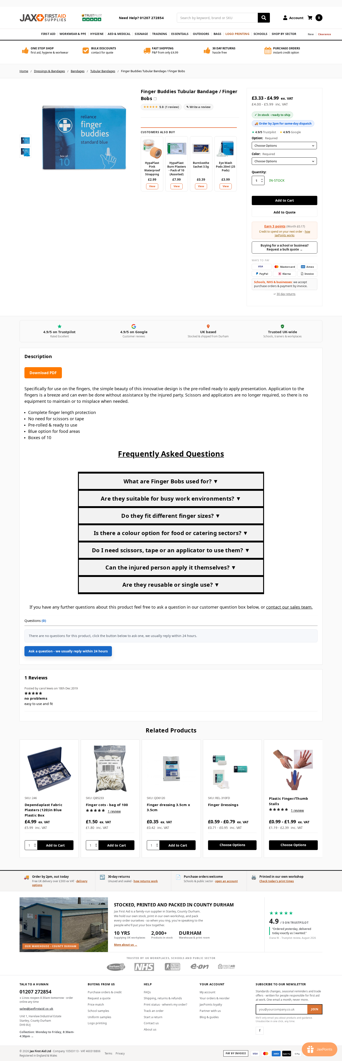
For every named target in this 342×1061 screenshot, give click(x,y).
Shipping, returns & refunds (163, 998)
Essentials (179, 34)
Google (290, 132)
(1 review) (161, 107)
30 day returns (286, 294)
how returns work (146, 881)
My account (207, 992)
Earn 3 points (274, 226)
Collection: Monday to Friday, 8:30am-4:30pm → (47, 1034)
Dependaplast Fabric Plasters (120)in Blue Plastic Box (43, 809)
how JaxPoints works (292, 233)
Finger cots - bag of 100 (107, 804)
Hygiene (97, 34)
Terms (108, 1053)
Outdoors (201, 34)
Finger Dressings (223, 804)
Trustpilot (264, 132)
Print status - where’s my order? (165, 1005)
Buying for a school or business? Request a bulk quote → (284, 247)
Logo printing (97, 1023)
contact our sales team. (289, 607)
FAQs (147, 992)
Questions (35, 620)
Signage (141, 34)
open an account (226, 881)
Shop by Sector (284, 34)
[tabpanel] (49, 799)
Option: (265, 138)
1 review (114, 811)
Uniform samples (99, 1017)
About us (150, 1029)
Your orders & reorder (215, 998)
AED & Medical (119, 34)
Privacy (120, 1053)
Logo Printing (237, 34)
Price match (96, 1005)
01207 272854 (35, 992)
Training (159, 34)
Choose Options (232, 845)
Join (314, 1009)
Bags (217, 34)
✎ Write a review (198, 107)
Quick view (49, 769)
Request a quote (99, 998)
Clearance (324, 34)
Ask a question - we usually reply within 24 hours (68, 651)
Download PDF (43, 372)
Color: (263, 154)
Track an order (154, 1011)
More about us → (125, 945)
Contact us (151, 1023)
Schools (261, 34)
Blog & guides (209, 1017)
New (311, 34)
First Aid (48, 34)
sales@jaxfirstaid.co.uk (36, 1009)
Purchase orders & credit (105, 992)
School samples (98, 1011)
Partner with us (210, 1011)
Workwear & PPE (73, 34)
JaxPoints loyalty (211, 1005)
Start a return (153, 1017)
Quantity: (259, 172)
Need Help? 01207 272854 (141, 17)
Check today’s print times (276, 881)
